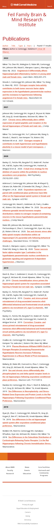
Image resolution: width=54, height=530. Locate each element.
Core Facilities (44, 467)
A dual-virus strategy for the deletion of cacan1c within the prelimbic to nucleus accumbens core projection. (25, 172)
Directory (27, 520)
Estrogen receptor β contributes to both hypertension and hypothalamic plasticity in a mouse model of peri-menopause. (25, 144)
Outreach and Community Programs (43, 473)
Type (20, 45)
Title (13, 45)
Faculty (10, 470)
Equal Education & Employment (28, 508)
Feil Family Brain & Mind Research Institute (27, 19)
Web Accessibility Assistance (28, 524)
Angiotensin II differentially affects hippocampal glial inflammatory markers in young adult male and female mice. (27, 74)
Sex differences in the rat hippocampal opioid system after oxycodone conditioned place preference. (24, 422)
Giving (27, 516)
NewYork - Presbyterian (27, 491)
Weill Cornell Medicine (27, 486)
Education (27, 473)
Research (10, 473)
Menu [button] (4, 6)
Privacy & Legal (27, 505)
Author (5, 45)
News (27, 467)
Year (29, 45)
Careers (28, 512)
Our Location (4, 456)
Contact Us (50, 456)
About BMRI (10, 467)
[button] (49, 4)
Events (27, 470)
